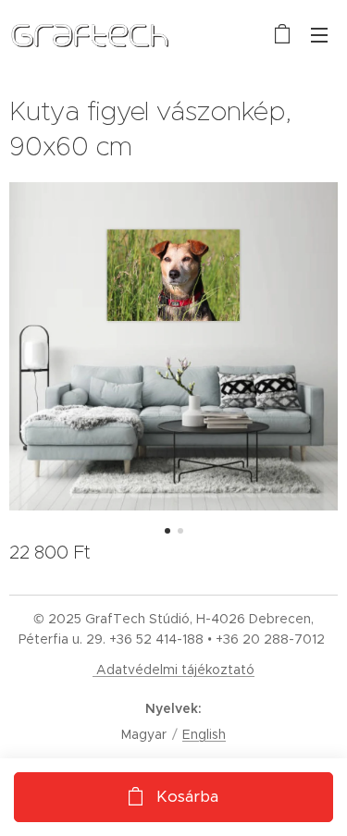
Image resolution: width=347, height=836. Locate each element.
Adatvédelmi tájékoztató (173, 669)
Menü (319, 34)
